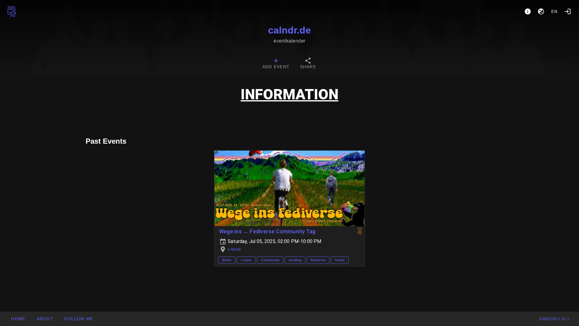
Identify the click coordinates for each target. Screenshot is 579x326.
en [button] (554, 11)
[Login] (567, 11)
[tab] (276, 64)
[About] (527, 11)
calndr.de (289, 30)
